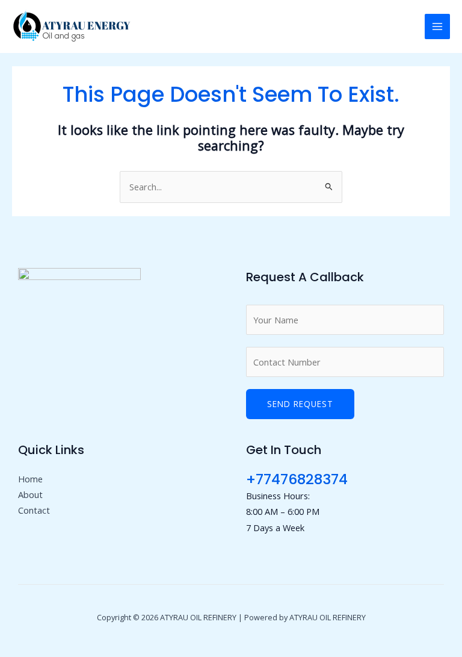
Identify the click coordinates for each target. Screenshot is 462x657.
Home (30, 479)
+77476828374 (297, 479)
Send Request (300, 403)
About (30, 494)
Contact (34, 510)
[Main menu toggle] (437, 26)
